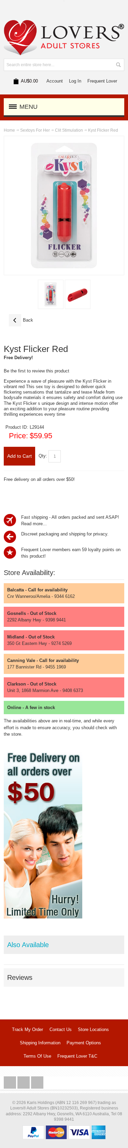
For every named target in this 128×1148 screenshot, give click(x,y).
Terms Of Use (37, 1056)
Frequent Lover (102, 81)
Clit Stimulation (69, 130)
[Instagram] (24, 1082)
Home (9, 130)
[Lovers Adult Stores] (64, 23)
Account (54, 81)
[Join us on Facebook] (10, 1082)
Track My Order (27, 1029)
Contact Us (60, 1029)
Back (21, 320)
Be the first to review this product (36, 370)
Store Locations (93, 1029)
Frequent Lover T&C (77, 1056)
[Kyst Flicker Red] (50, 294)
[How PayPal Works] (64, 1128)
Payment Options (84, 1042)
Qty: (43, 455)
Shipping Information (40, 1042)
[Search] (118, 65)
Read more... (34, 523)
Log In (75, 81)
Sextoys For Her (35, 130)
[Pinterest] (37, 1082)
